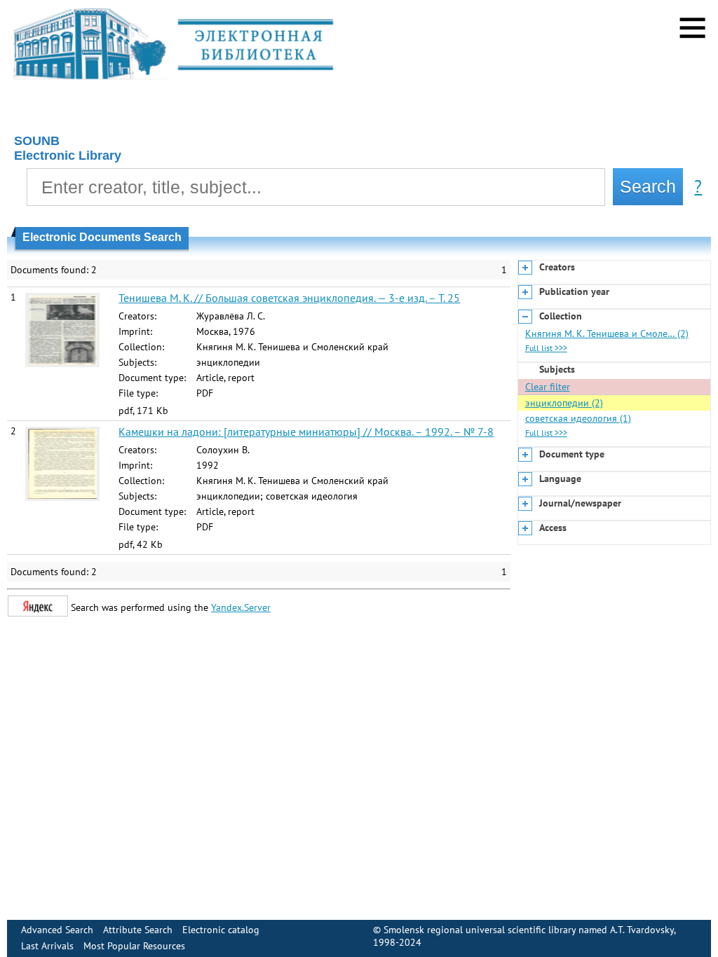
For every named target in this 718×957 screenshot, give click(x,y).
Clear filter (547, 386)
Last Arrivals (47, 945)
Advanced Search (57, 929)
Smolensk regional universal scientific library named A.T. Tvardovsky (529, 929)
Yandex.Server (241, 607)
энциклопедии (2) (564, 403)
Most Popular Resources (134, 945)
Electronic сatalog (220, 929)
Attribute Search (137, 929)
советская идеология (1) (578, 418)
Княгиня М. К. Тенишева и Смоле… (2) (607, 333)
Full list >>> (546, 348)
